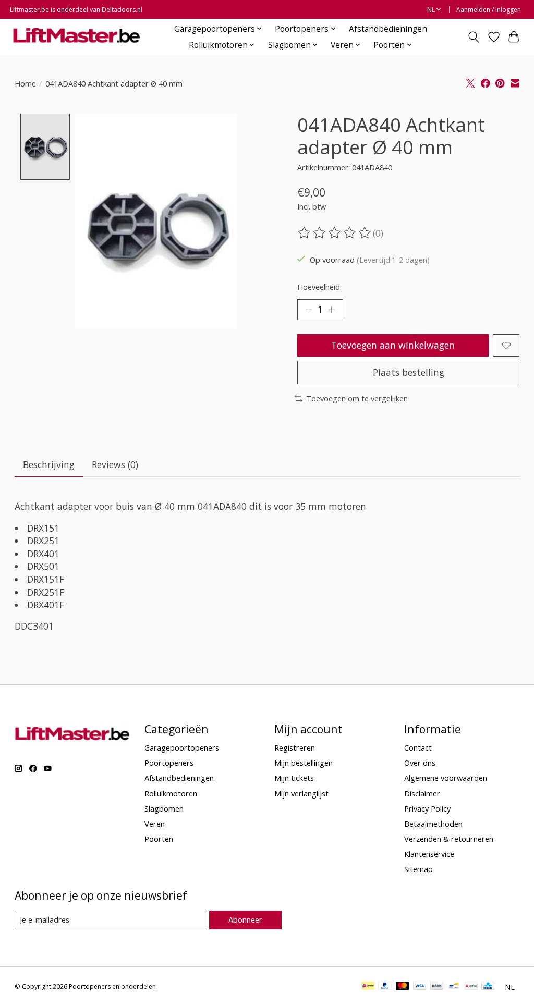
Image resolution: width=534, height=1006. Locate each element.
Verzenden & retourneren (448, 838)
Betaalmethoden (433, 823)
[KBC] (487, 987)
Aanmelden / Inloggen (488, 9)
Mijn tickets (294, 777)
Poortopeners (168, 762)
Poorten (158, 838)
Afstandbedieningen (388, 28)
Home (25, 83)
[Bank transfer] (437, 987)
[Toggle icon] (473, 37)
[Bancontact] (453, 987)
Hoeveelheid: (319, 286)
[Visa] (420, 987)
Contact (418, 747)
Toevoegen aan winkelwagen (393, 345)
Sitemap (418, 869)
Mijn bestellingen (303, 762)
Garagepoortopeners (181, 747)
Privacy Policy (427, 808)
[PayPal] (385, 987)
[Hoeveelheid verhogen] (331, 309)
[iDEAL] (367, 987)
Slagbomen (164, 808)
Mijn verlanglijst (301, 793)
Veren (154, 823)
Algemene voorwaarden (445, 777)
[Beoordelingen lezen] (335, 233)
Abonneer (245, 919)
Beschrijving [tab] (49, 464)
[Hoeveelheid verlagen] (308, 309)
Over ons (419, 762)
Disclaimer (422, 793)
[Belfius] (471, 987)
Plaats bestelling (408, 372)
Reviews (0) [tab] (115, 464)
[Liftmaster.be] (76, 36)
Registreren (294, 747)
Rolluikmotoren (170, 793)
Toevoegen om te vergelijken (357, 398)
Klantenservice (429, 854)
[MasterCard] (402, 987)
